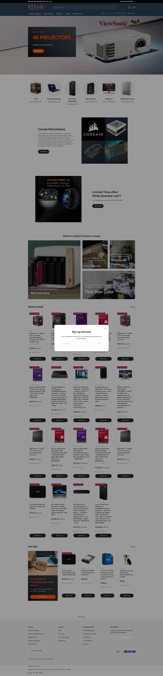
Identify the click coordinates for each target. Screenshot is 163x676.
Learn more (49, 1)
